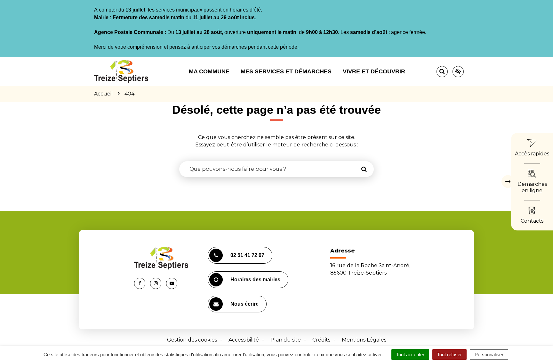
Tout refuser (449, 354)
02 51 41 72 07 (247, 255)
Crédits (321, 340)
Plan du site (285, 340)
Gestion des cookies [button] (192, 340)
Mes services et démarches (286, 71)
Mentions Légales (364, 340)
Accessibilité (243, 340)
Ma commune (209, 71)
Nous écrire (244, 304)
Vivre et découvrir (374, 71)
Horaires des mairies (255, 279)
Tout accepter (410, 354)
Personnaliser (489, 354)
